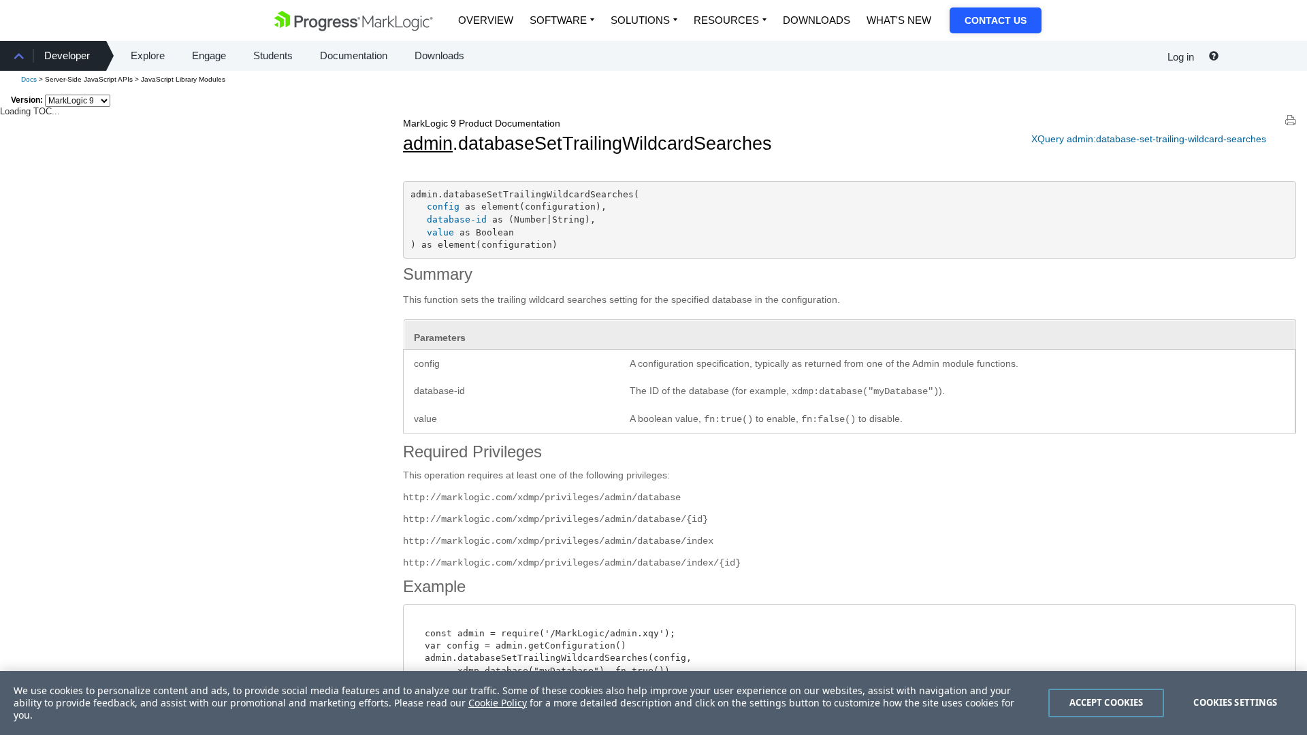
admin (428, 143)
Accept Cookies (1106, 702)
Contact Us (996, 20)
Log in (1180, 57)
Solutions (640, 20)
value (440, 232)
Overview (485, 20)
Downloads (816, 20)
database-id (457, 219)
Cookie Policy (497, 702)
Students (273, 55)
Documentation (353, 55)
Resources (726, 20)
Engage (209, 55)
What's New (899, 20)
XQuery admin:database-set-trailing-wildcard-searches (1148, 138)
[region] (653, 703)
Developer (67, 55)
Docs (29, 79)
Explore (148, 55)
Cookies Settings (1235, 702)
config (443, 206)
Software (558, 20)
